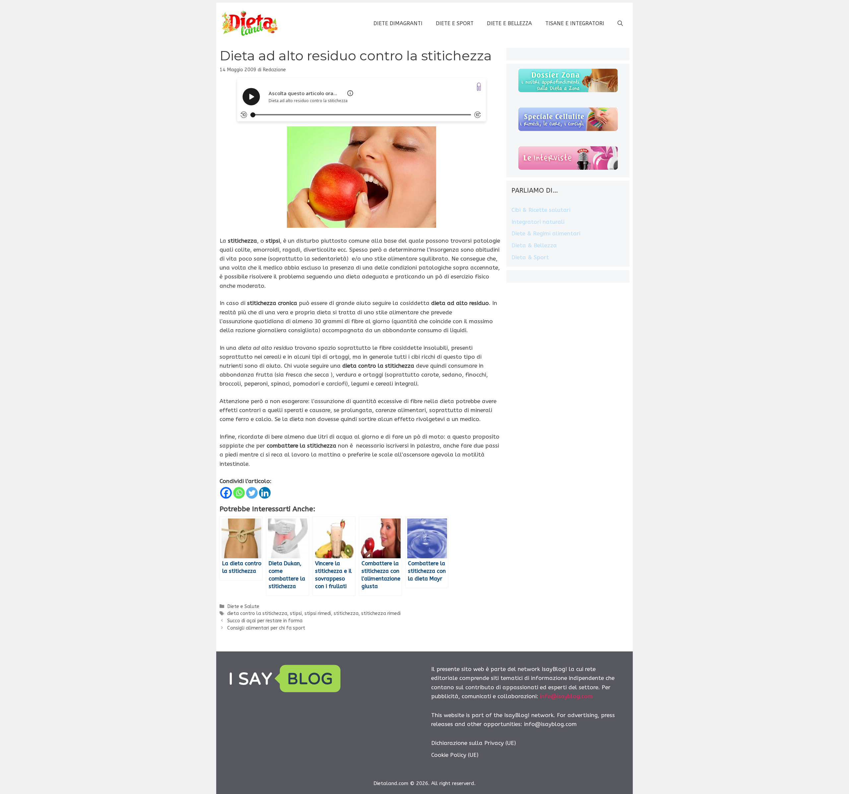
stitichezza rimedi (381, 613)
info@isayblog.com (566, 696)
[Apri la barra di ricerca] (620, 23)
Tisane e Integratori (574, 23)
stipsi (296, 613)
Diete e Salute (243, 606)
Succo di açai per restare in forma (264, 621)
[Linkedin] (265, 493)
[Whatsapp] (239, 493)
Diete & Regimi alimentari (545, 233)
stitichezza (346, 613)
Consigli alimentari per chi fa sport (266, 628)
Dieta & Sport (530, 257)
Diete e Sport (455, 23)
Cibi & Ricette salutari (540, 210)
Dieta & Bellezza (534, 245)
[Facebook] (226, 493)
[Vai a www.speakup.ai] (479, 87)
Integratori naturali (537, 221)
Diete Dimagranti (398, 23)
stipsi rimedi (317, 613)
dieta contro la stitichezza (257, 613)
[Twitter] (252, 493)
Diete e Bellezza (509, 23)
